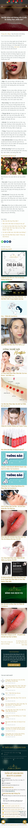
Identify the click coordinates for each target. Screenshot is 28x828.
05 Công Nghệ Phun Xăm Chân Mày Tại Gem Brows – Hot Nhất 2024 (16, 704)
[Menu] (2, 6)
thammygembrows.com (12, 824)
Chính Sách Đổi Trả (10, 791)
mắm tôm (16, 47)
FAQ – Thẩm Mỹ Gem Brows (12, 693)
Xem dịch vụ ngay (14, 665)
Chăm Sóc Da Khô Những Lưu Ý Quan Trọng (15, 716)
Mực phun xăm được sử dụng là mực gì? (15, 722)
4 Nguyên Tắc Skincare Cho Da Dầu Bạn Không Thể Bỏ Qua (15, 680)
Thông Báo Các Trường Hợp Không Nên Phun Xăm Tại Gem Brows (14, 734)
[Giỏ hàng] (26, 6)
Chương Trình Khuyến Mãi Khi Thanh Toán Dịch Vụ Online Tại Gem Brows (15, 728)
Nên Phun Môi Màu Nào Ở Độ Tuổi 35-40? (15, 698)
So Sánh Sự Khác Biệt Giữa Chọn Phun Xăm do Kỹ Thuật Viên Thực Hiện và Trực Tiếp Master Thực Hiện (14, 227)
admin (19, 23)
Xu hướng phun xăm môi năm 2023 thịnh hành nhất (21, 642)
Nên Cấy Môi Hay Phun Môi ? (10, 221)
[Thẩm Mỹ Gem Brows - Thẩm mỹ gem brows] (14, 6)
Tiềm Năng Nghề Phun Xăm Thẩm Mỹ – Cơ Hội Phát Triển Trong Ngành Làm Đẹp (16, 687)
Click (26, 824)
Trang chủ (3, 34)
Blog (9, 34)
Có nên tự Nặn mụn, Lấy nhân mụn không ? (14, 232)
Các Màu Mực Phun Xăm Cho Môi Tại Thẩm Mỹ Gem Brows (15, 710)
